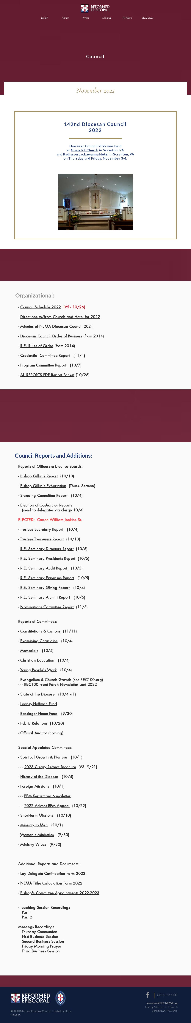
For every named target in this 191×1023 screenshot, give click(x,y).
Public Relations (34, 723)
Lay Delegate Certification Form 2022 (52, 873)
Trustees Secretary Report (41, 529)
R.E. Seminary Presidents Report (47, 558)
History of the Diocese (39, 776)
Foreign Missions (34, 786)
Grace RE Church (84, 150)
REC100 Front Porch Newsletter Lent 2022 (60, 684)
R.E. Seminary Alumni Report (45, 597)
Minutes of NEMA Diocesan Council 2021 (56, 326)
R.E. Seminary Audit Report (43, 568)
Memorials (29, 650)
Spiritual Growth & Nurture (43, 757)
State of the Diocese (37, 694)
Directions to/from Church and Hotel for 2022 (60, 316)
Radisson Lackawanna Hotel (86, 154)
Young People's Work (38, 670)
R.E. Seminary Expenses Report (47, 577)
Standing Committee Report (43, 495)
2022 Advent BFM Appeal (47, 805)
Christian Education (37, 660)
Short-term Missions (36, 815)
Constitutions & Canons (40, 631)
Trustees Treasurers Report (42, 539)
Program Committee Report (43, 365)
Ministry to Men (34, 825)
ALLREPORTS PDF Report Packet (47, 374)
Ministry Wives (33, 844)
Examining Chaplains (38, 640)
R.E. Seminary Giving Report (45, 587)
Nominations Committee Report (47, 607)
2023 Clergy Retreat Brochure (50, 766)
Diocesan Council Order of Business (51, 336)
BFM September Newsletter (47, 796)
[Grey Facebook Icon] (148, 995)
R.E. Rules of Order (36, 345)
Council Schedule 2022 (40, 307)
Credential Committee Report (45, 355)
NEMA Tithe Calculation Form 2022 (51, 883)
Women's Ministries (37, 834)
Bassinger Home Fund (38, 713)
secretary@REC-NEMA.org (162, 1003)
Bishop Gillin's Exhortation (43, 485)
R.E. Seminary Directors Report (46, 548)
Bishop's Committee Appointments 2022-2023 (59, 892)
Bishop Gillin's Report (39, 476)
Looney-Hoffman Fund (38, 703)
